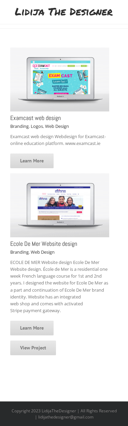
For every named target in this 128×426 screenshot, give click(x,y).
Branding (19, 126)
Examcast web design (35, 118)
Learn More (32, 161)
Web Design (57, 126)
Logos (37, 126)
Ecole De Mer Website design (43, 244)
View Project (33, 348)
